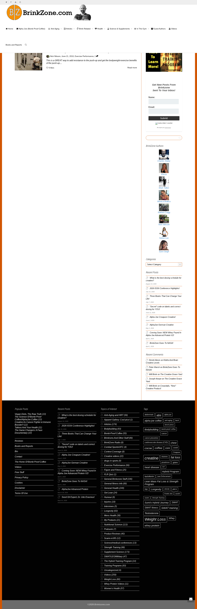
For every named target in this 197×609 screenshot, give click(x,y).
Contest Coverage (112, 451)
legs (146, 489)
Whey (172, 518)
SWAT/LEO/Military (113, 556)
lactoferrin (149, 476)
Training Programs (113, 565)
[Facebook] (11, 2)
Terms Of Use (21, 493)
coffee (158, 448)
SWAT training (169, 508)
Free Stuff (19, 472)
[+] (28, 60)
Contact (18, 456)
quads (177, 494)
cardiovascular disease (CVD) (156, 442)
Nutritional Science (113, 524)
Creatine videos (111, 456)
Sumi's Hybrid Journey (157, 502)
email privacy (168, 127)
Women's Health (112, 588)
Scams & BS (110, 538)
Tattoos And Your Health (26, 427)
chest (173, 442)
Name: (151, 97)
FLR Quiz (108, 474)
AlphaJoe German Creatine (162, 325)
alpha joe (167, 415)
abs (159, 415)
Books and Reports (14, 45)
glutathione (165, 462)
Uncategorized (111, 570)
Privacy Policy (21, 477)
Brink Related (85, 29)
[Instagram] (20, 2)
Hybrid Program (170, 471)
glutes (175, 462)
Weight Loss (110, 579)
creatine (151, 458)
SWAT (175, 502)
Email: (151, 107)
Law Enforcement (164, 476)
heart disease (152, 467)
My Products (110, 520)
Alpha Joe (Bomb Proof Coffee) (31, 29)
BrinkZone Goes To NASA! (161, 343)
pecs (175, 489)
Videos (174, 29)
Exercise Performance (84, 56)
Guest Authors (159, 29)
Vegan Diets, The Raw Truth (28, 414)
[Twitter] (6, 2)
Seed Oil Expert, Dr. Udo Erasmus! (78, 497)
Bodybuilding (110, 429)
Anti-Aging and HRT (113, 415)
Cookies (19, 483)
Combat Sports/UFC (113, 447)
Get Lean (108, 493)
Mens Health (110, 515)
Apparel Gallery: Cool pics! (117, 420)
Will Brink (153, 374)
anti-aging (168, 420)
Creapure (176, 452)
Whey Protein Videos (114, 584)
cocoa (148, 448)
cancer (164, 434)
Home (10, 29)
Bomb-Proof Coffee (113, 433)
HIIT (163, 467)
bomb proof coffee (168, 429)
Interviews (109, 506)
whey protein (152, 525)
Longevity (108, 511)
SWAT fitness (151, 507)
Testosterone (151, 513)
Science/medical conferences (118, 543)
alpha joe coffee (153, 420)
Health (100, 29)
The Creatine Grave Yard (171, 374)
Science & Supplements (119, 29)
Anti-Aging (55, 29)
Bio (16, 451)
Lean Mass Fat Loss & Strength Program (161, 483)
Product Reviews (112, 534)
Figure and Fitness (113, 470)
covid (175, 448)
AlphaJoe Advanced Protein (75, 489)
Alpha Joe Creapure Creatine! (163, 317)
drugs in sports (111, 461)
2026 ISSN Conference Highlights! (165, 288)
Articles (69, 29)
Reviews (19, 441)
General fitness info (113, 483)
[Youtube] (15, 2)
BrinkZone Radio (112, 442)
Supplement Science (114, 552)
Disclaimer (20, 488)
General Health (111, 488)
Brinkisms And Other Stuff (116, 438)
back (177, 420)
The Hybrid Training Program (118, 561)
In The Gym (141, 29)
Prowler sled (168, 493)
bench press (169, 425)
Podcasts (108, 529)
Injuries (107, 502)
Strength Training (112, 547)
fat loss (175, 457)
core (167, 448)
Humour (108, 497)
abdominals (149, 415)
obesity (167, 489)
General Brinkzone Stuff (115, 479)
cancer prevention (151, 438)
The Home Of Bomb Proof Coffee (30, 462)
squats (147, 497)
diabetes (164, 457)
